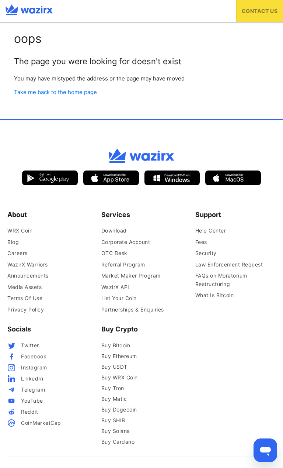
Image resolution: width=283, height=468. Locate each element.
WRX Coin (19, 230)
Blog (13, 242)
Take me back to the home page (55, 92)
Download (114, 230)
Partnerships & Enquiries (132, 309)
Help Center (210, 230)
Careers (17, 253)
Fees (201, 242)
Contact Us (259, 11)
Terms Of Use (24, 298)
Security (206, 253)
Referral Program (123, 264)
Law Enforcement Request (229, 264)
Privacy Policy (25, 309)
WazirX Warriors (27, 264)
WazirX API (115, 287)
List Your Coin (119, 298)
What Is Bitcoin (214, 295)
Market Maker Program (131, 275)
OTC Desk (114, 253)
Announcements (28, 275)
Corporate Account (125, 242)
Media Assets (24, 287)
